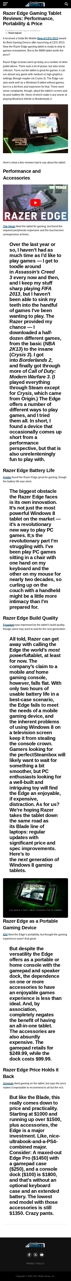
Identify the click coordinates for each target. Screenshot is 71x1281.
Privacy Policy (35, 1263)
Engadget (8, 624)
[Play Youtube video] (35, 203)
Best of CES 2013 (47, 38)
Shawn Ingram (15, 33)
